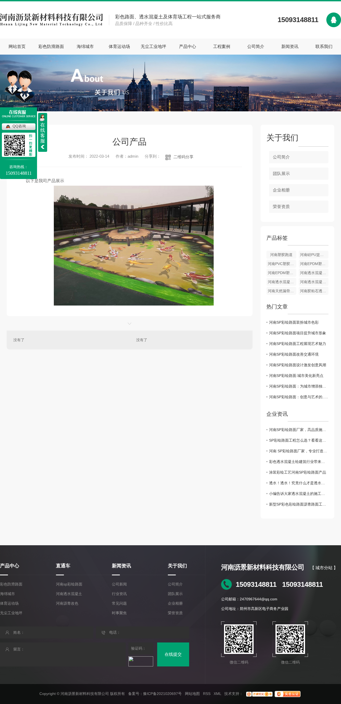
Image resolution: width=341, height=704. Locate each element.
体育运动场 (119, 46)
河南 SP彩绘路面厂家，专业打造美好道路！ (298, 451)
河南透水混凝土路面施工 (314, 282)
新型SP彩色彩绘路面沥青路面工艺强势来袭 (298, 504)
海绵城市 (85, 46)
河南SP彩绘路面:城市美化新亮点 (296, 375)
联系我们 (323, 46)
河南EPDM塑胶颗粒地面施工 (314, 264)
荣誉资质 (281, 206)
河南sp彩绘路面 (69, 584)
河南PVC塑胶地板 (282, 264)
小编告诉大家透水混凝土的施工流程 (298, 493)
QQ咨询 (19, 126)
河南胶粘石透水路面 (314, 291)
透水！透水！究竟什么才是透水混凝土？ (298, 483)
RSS (206, 693)
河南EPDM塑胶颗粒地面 (282, 273)
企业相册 (281, 190)
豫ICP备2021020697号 (162, 693)
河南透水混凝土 (69, 594)
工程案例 (221, 46)
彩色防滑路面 (51, 46)
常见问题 (119, 603)
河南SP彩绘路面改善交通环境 (294, 354)
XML (217, 693)
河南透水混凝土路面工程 (282, 282)
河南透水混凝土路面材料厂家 (314, 273)
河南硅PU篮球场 (313, 255)
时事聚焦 (119, 613)
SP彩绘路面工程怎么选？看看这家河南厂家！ (298, 440)
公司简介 (255, 46)
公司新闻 (119, 584)
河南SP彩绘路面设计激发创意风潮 (297, 365)
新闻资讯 (289, 46)
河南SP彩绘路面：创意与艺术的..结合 (298, 397)
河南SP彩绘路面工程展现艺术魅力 (297, 343)
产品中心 (187, 46)
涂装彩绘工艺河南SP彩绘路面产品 (297, 472)
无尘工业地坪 (153, 46)
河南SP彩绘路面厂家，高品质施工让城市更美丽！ (298, 430)
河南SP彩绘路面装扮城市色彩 (294, 322)
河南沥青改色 (67, 603)
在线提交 (173, 654)
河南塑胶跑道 (281, 255)
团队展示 (281, 173)
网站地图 (192, 693)
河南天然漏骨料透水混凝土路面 (282, 291)
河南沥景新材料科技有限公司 (262, 567)
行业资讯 (119, 594)
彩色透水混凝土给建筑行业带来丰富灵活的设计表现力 (298, 461)
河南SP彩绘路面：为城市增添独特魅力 (298, 386)
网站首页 (17, 46)
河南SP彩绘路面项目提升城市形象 (297, 333)
